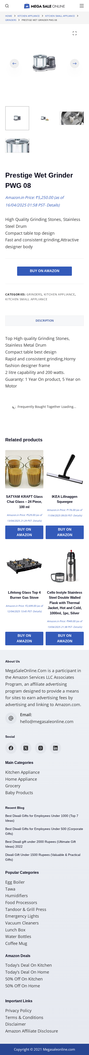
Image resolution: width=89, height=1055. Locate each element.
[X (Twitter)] (25, 748)
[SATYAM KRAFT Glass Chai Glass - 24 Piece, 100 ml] (24, 469)
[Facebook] (11, 748)
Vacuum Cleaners (22, 923)
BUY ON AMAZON (44, 271)
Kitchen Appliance (59, 294)
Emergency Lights (22, 916)
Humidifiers (16, 895)
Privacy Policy (18, 1010)
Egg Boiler (15, 882)
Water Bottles (18, 936)
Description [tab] (45, 321)
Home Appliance (21, 779)
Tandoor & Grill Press (25, 909)
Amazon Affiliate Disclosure (31, 1031)
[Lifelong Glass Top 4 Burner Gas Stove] (24, 565)
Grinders (34, 294)
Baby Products (19, 792)
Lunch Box (15, 930)
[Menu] (82, 6)
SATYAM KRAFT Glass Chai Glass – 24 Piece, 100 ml (24, 502)
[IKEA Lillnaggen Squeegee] (65, 469)
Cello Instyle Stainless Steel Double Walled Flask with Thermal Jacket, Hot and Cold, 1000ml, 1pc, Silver (64, 602)
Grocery (12, 785)
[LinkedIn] (55, 748)
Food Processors (21, 902)
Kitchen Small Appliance (26, 299)
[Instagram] (40, 748)
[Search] (7, 6)
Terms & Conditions (24, 1017)
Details (52, 205)
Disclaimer (15, 1024)
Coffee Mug (16, 943)
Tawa (10, 889)
